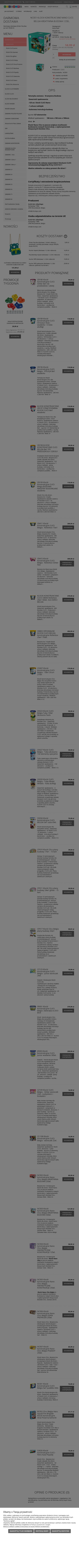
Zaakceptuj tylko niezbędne (21, 1531)
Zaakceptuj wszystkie (60, 1531)
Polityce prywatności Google (40, 1525)
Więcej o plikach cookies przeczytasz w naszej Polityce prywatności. (26, 1526)
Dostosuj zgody (42, 1531)
